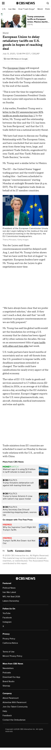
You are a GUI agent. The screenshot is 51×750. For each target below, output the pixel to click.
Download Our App (11, 677)
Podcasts (7, 673)
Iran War (12, 9)
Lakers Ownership (11, 601)
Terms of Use (8, 652)
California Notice (10, 643)
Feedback (7, 715)
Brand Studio (8, 681)
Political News (9, 588)
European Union (16, 68)
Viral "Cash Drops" (26, 9)
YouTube (6, 613)
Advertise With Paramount (14, 702)
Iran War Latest (9, 592)
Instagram (7, 622)
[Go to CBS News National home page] (25, 3)
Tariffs (10, 550)
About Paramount (11, 698)
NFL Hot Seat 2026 (11, 597)
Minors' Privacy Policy (12, 656)
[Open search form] (48, 3)
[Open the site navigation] (9, 3)
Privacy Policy (9, 639)
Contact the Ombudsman (14, 720)
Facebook (7, 618)
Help (5, 711)
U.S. (4, 9)
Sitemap (6, 686)
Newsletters (8, 668)
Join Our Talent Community (15, 707)
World (40, 9)
